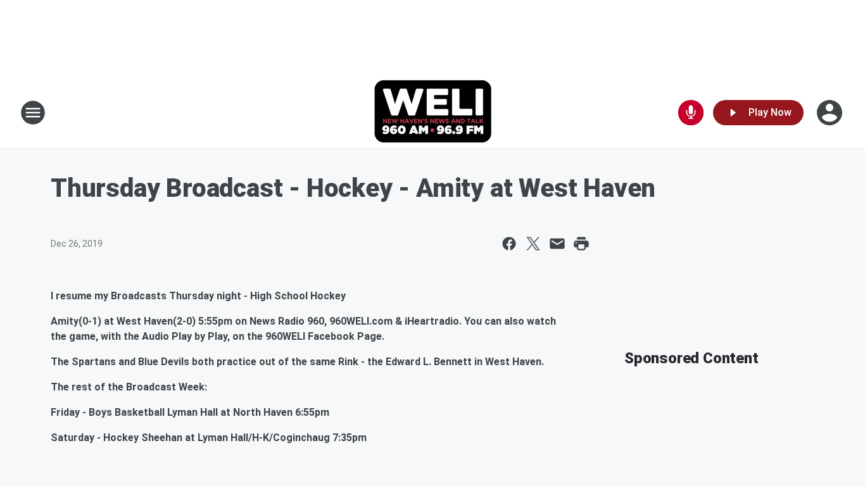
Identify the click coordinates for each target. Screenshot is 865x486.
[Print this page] (581, 243)
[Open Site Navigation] (33, 112)
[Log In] (831, 112)
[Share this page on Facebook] (509, 243)
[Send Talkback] (691, 112)
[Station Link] (433, 113)
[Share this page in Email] (557, 243)
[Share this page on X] (533, 243)
